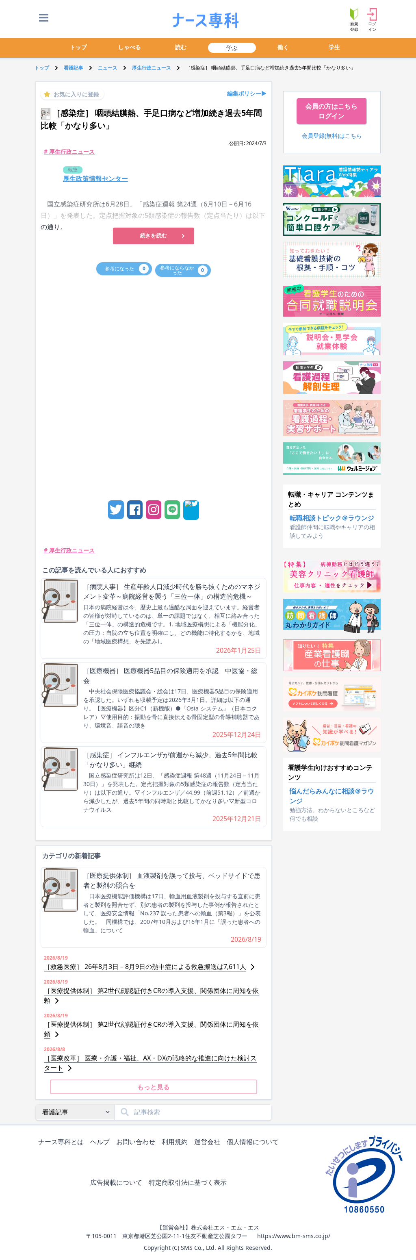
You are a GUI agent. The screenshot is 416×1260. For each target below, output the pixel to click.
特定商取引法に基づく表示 (188, 1182)
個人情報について (253, 1141)
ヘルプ (100, 1141)
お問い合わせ (135, 1141)
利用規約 (175, 1141)
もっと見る (153, 1086)
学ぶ (232, 48)
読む (180, 47)
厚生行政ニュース (151, 67)
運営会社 (207, 1141)
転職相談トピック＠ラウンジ (332, 517)
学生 (334, 47)
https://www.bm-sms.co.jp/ (293, 1236)
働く (283, 47)
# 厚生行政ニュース (69, 151)
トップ (78, 47)
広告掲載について (116, 1182)
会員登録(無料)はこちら (332, 135)
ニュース (107, 67)
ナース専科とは (61, 1141)
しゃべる (129, 47)
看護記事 (73, 67)
